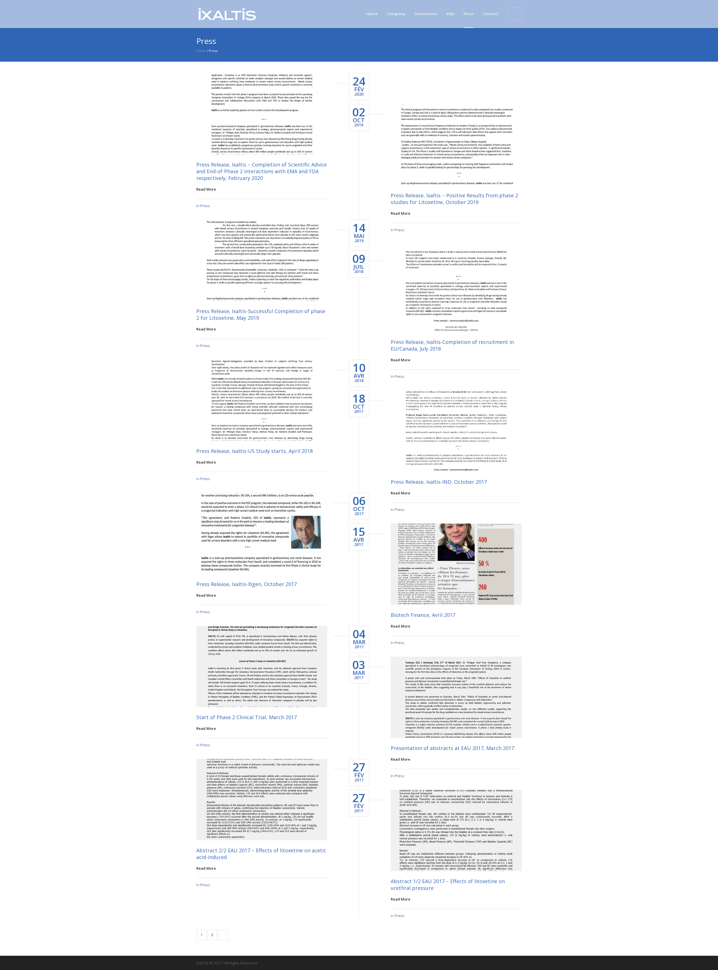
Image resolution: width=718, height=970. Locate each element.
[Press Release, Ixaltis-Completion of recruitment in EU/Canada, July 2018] (456, 291)
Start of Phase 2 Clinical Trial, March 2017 (246, 717)
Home (201, 50)
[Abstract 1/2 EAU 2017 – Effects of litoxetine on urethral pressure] (456, 830)
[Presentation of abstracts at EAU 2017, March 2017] (456, 697)
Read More (206, 189)
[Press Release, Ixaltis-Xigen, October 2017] (261, 533)
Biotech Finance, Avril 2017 (423, 615)
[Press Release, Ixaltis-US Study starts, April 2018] (261, 400)
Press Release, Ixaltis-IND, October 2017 (439, 481)
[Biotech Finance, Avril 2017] (456, 564)
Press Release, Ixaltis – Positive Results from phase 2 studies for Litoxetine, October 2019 (454, 198)
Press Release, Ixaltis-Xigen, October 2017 (246, 584)
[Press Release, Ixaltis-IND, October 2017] (456, 431)
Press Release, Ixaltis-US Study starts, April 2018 (254, 451)
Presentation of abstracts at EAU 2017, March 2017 (452, 748)
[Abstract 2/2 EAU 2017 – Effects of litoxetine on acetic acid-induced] (261, 799)
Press (205, 205)
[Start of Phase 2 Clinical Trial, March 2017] (261, 666)
